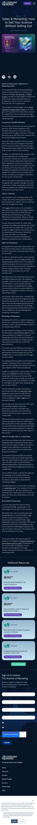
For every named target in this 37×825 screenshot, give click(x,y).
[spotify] (3, 77)
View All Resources (18, 664)
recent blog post (10, 488)
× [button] (33, 800)
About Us (5, 771)
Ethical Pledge (7, 779)
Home (4, 768)
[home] (9, 3)
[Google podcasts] (9, 77)
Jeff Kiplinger (20, 94)
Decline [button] (22, 821)
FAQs (4, 790)
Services (5, 783)
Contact (27, 3)
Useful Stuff (6, 787)
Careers (4, 775)
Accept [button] (14, 821)
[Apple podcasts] (15, 77)
